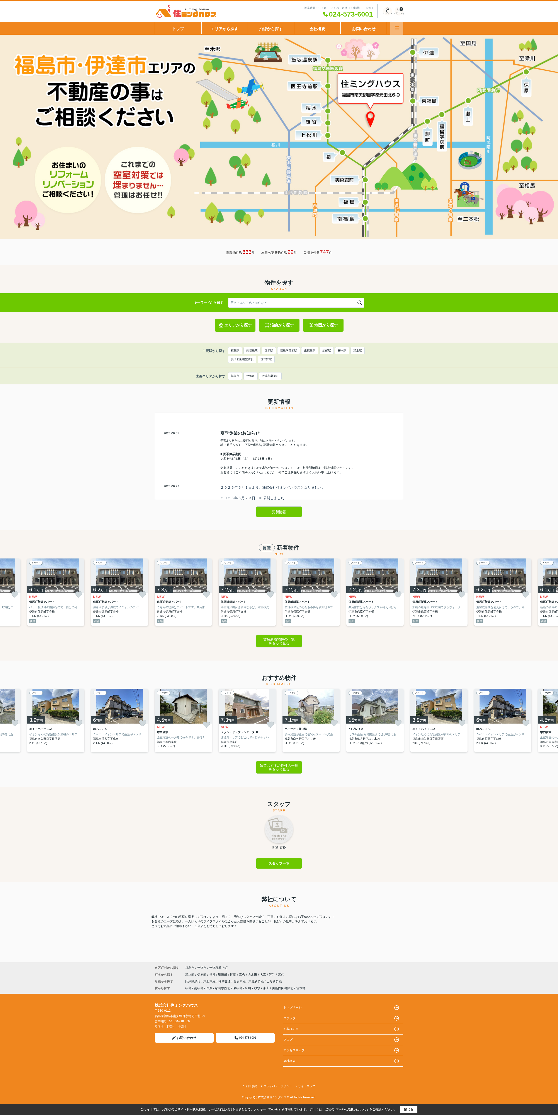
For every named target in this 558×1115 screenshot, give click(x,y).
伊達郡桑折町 (270, 375)
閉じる (408, 1109)
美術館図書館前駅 (242, 359)
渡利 (272, 974)
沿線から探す (271, 29)
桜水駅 (342, 350)
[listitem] (183, 592)
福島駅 (235, 350)
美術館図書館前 (282, 988)
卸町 (248, 988)
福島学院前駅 (288, 350)
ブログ (288, 1039)
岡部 (233, 974)
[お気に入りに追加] (14, 594)
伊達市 (250, 375)
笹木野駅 (266, 359)
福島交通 (224, 981)
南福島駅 (252, 350)
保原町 (202, 974)
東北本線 (209, 981)
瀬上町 (190, 974)
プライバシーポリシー (278, 1086)
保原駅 (269, 350)
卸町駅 (326, 350)
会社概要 (317, 29)
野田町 (223, 974)
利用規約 (251, 1086)
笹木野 (300, 988)
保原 (209, 988)
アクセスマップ (294, 1050)
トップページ (292, 1007)
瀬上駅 (357, 350)
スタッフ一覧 (279, 863)
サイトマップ (306, 1086)
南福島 (198, 988)
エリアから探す (224, 29)
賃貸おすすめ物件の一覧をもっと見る (279, 767)
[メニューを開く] (397, 28)
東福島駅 (309, 350)
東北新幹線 (256, 981)
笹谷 (212, 974)
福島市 (235, 375)
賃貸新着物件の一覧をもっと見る (279, 641)
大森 (263, 974)
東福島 (237, 988)
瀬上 (266, 988)
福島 (188, 988)
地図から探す (326, 325)
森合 (242, 974)
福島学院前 (222, 988)
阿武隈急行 (193, 981)
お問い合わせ (364, 29)
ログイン (387, 13)
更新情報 (279, 512)
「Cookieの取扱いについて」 (351, 1109)
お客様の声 (291, 1029)
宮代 (281, 974)
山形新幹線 (274, 981)
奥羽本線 (240, 981)
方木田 (253, 974)
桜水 (257, 988)
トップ (178, 29)
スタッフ (289, 1018)
